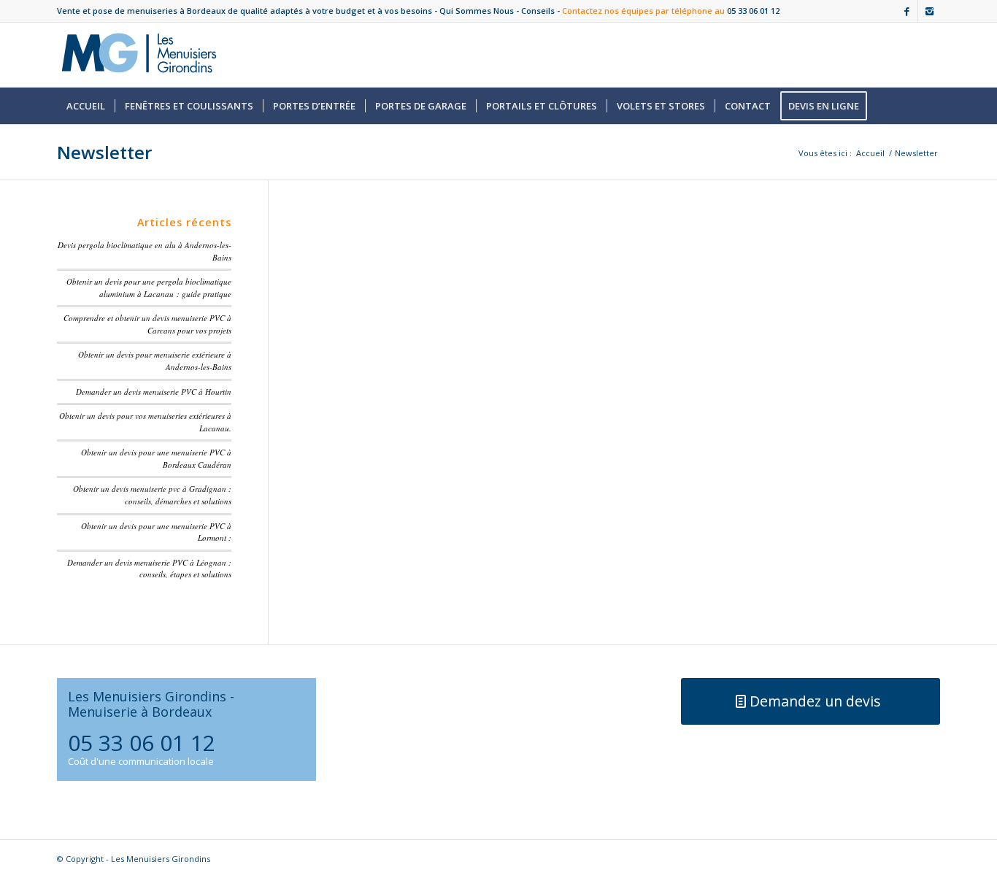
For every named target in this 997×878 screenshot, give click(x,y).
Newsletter (104, 152)
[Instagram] (929, 11)
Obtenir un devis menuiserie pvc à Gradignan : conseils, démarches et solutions (152, 495)
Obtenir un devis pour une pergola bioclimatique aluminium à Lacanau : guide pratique (148, 287)
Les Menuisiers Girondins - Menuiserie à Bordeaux (151, 704)
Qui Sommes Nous (476, 10)
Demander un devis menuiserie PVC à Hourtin (153, 391)
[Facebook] (906, 11)
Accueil (870, 152)
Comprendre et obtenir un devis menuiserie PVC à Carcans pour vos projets (147, 324)
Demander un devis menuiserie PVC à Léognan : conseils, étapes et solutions (149, 568)
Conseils (538, 10)
